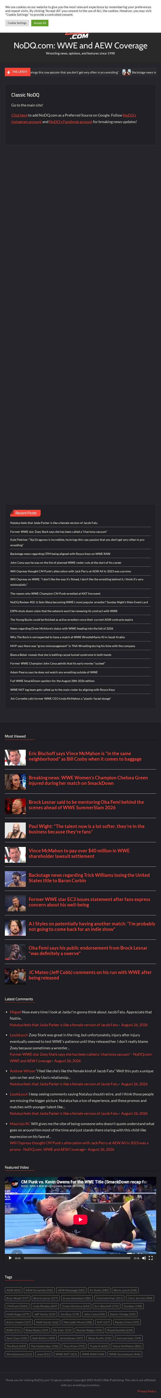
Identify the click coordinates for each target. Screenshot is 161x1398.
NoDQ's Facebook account (70, 121)
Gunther (133, 1306)
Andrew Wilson (22, 1070)
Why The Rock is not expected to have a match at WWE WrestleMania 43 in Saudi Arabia (67, 637)
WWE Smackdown (124, 1354)
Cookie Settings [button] (17, 23)
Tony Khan (74, 1346)
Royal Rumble (120, 1330)
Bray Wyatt (17, 1298)
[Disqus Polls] (80, 203)
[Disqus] (80, 315)
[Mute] (144, 1258)
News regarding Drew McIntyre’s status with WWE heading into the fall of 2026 (61, 628)
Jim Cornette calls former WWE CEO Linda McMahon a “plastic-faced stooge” (60, 698)
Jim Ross (69, 1314)
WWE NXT (66, 1354)
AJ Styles (99, 1290)
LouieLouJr (19, 1035)
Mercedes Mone (78, 1322)
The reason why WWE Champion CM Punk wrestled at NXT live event (55, 593)
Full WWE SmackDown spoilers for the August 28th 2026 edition (52, 681)
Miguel (15, 1012)
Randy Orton (127, 1322)
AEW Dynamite (39, 1290)
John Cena (94, 1314)
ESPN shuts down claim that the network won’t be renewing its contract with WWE (64, 611)
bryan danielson (77, 1298)
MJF (103, 1322)
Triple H (99, 1346)
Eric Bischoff (107, 1306)
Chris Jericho (140, 1298)
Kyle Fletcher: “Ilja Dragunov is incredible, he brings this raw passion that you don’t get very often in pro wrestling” (77, 542)
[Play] (10, 1258)
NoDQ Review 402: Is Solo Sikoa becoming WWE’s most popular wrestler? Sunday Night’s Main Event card (79, 602)
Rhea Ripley (37, 1330)
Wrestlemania (19, 1354)
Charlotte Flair (109, 1298)
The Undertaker (44, 1346)
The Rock (16, 1346)
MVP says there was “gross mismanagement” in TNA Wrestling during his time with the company (72, 646)
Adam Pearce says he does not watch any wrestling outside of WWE (54, 672)
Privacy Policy (147, 1391)
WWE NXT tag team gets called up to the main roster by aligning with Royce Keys (62, 689)
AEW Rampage (71, 1290)
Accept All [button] (40, 23)
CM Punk (17, 1306)
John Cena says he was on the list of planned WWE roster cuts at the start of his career (66, 562)
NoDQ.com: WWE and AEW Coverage (80, 45)
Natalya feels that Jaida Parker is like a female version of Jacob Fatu (53, 523)
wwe (44, 1354)
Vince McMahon (127, 1346)
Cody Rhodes (45, 1306)
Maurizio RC (20, 1123)
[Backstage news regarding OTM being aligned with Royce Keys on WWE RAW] (106, 72)
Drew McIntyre (76, 1306)
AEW (13, 1290)
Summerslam (129, 1338)
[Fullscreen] (151, 1258)
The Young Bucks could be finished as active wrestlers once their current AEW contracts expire (71, 619)
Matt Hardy (47, 1322)
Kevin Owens (18, 1322)
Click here (19, 115)
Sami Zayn (16, 1338)
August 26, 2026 (134, 1024)
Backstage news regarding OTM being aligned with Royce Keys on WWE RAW (60, 553)
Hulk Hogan (17, 1314)
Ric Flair (62, 1330)
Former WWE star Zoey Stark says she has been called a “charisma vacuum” (58, 531)
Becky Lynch (125, 1290)
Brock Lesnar (46, 1298)
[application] (80, 1219)
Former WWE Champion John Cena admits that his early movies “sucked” (57, 663)
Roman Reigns (89, 1330)
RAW (13, 1330)
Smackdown (71, 1338)
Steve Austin (100, 1338)
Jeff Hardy (44, 1314)
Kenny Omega (123, 1314)
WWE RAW (93, 1354)
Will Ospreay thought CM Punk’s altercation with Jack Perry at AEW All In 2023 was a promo (70, 571)
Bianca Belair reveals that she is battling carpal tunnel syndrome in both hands (60, 654)
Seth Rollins (43, 1338)
